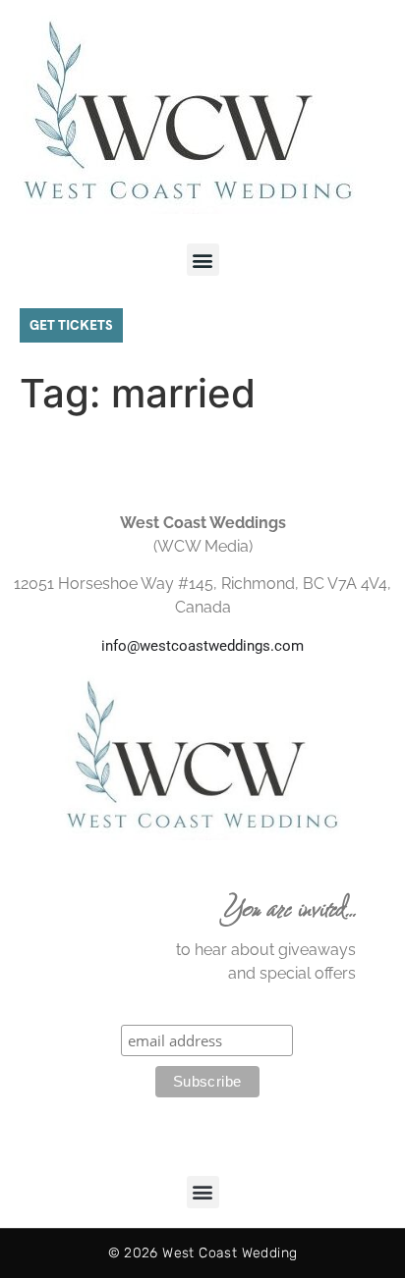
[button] (203, 259)
